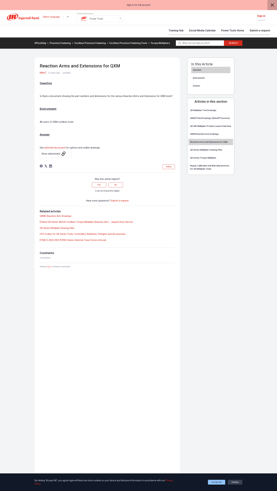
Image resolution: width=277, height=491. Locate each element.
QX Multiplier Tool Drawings (203, 110)
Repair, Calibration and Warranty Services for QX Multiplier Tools (209, 167)
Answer (196, 86)
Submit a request (260, 30)
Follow (169, 167)
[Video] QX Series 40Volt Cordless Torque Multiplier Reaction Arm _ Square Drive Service (86, 222)
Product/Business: (90, 16)
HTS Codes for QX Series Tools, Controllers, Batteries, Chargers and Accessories (83, 234)
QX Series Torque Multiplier (203, 158)
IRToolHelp (40, 43)
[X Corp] (45, 166)
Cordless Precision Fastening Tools (128, 43)
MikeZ (43, 72)
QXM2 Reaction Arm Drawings (204, 134)
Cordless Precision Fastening (90, 43)
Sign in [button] (261, 15)
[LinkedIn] (50, 166)
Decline (235, 482)
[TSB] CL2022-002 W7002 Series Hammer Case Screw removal (73, 240)
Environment (199, 78)
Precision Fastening (60, 43)
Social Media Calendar (202, 30)
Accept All (216, 482)
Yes (99, 185)
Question (197, 70)
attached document (54, 147)
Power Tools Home (232, 30)
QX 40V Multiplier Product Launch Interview (210, 126)
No (115, 185)
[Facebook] (41, 166)
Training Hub (176, 30)
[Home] (23, 16)
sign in (49, 266)
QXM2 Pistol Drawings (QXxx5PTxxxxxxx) (210, 118)
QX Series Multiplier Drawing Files (206, 150)
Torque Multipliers (160, 43)
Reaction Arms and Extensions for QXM (208, 142)
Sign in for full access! (138, 5)
